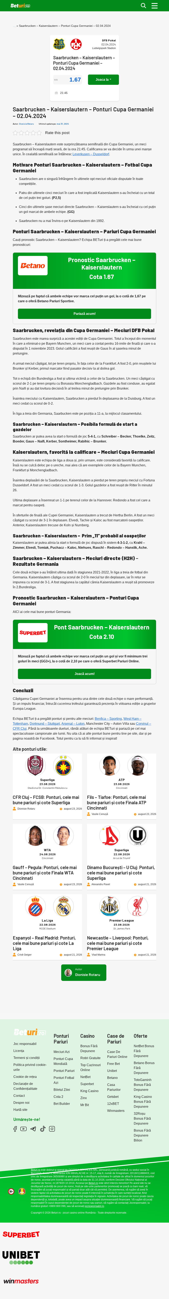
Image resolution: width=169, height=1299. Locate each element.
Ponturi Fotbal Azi (64, 1080)
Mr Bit (84, 1105)
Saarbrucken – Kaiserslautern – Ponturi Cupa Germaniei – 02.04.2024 (84, 63)
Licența (18, 1051)
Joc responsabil (24, 1044)
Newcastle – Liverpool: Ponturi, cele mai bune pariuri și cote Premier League (118, 943)
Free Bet (113, 1064)
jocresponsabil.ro (94, 1206)
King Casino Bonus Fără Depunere (143, 1101)
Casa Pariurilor (114, 1087)
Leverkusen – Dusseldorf (91, 154)
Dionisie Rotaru (26, 124)
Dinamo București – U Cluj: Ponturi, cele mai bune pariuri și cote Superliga (121, 873)
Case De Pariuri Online (117, 1054)
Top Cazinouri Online (90, 1067)
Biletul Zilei (62, 1089)
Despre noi (21, 1102)
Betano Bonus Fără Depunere (144, 1068)
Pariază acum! (85, 313)
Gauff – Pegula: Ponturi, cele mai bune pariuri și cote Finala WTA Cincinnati (45, 873)
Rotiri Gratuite (90, 1058)
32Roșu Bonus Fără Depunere (142, 1118)
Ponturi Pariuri (64, 1071)
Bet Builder (62, 1103)
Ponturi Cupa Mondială (63, 1061)
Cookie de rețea (25, 1076)
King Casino (89, 1091)
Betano (112, 1078)
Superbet (87, 1084)
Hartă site (20, 1109)
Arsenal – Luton (72, 723)
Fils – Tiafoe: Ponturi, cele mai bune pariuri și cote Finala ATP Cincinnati (116, 802)
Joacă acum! (85, 674)
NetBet (85, 1077)
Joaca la (102, 79)
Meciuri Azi (62, 1052)
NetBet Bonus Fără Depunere (144, 1051)
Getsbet (113, 1096)
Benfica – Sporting (108, 718)
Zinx (83, 1098)
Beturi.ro (35, 1169)
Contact (19, 1095)
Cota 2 (58, 1096)
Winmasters (115, 1110)
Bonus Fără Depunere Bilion (142, 1135)
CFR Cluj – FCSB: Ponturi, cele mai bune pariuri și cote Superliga (46, 799)
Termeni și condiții (26, 1058)
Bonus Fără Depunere (88, 1048)
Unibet (112, 1071)
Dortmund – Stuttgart (45, 723)
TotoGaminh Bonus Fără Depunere (142, 1084)
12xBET (113, 1103)
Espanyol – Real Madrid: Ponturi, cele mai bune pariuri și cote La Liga (44, 943)
